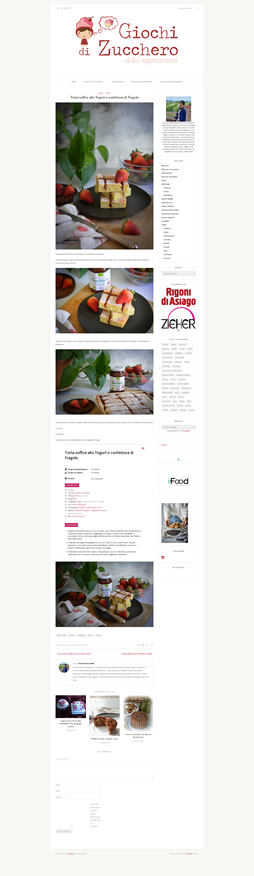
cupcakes (176, 366)
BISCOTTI (165, 165)
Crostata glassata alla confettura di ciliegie (136, 654)
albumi (173, 344)
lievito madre (183, 384)
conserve (167, 188)
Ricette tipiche (168, 406)
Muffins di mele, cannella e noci (104, 738)
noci (175, 401)
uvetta (165, 410)
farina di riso (168, 375)
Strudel (166, 247)
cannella (179, 353)
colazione (179, 358)
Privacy (164, 445)
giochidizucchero (80, 645)
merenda (81, 635)
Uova (71, 490)
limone (165, 388)
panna (182, 401)
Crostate (167, 239)
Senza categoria (168, 217)
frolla (165, 379)
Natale (181, 397)
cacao (182, 349)
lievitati (182, 379)
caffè (190, 349)
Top (196, 854)
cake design (167, 353)
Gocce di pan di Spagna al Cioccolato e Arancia (74, 654)
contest (178, 362)
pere (189, 401)
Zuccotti (167, 258)
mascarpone (167, 393)
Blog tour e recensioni (171, 82)
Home (74, 82)
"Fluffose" (167, 228)
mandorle (175, 388)
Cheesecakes (169, 236)
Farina (75, 496)
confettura (61, 635)
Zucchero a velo (78, 516)
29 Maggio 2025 (62, 645)
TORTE (107, 93)
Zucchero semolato (81, 493)
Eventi (164, 180)
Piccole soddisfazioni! (142, 82)
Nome (58, 785)
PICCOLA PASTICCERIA (170, 210)
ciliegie (188, 353)
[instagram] (163, 558)
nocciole (166, 401)
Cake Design (117, 82)
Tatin (165, 251)
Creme (166, 191)
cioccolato (167, 358)
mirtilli (173, 397)
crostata (166, 366)
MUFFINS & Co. (167, 202)
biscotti (182, 344)
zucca (191, 410)
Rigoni (90, 635)
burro (174, 349)
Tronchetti (168, 254)
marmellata (186, 388)
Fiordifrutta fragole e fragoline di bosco (90, 510)
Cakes (100, 93)
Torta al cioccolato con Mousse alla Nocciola (138, 736)
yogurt (99, 635)
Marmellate (168, 195)
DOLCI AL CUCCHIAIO (169, 177)
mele (177, 393)
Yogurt (79, 501)
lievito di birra (168, 384)
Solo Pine (71, 854)
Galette (166, 243)
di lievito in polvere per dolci (90, 507)
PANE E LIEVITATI (168, 206)
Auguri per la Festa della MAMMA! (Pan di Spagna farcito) (71, 724)
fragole (72, 635)
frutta (173, 379)
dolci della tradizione (171, 371)
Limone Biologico (78, 504)
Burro (74, 498)
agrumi (165, 344)
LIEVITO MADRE (167, 199)
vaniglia (174, 410)
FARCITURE (166, 184)
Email (58, 791)
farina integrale (183, 375)
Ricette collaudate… (94, 82)
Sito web (59, 797)
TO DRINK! (165, 221)
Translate (186, 431)
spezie (188, 406)
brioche (165, 349)
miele (164, 397)
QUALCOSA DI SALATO (170, 214)
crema (186, 362)
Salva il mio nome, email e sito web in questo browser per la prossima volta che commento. (95, 815)
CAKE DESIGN (167, 173)
